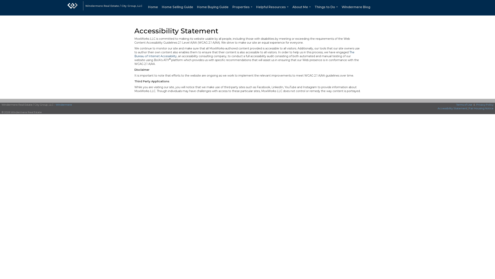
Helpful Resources (273, 10)
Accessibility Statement (452, 108)
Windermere (64, 104)
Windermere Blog (356, 7)
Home (153, 7)
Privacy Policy (484, 104)
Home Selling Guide (177, 7)
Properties (243, 10)
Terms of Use (464, 104)
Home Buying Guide (213, 7)
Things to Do (327, 10)
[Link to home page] (72, 8)
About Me (302, 10)
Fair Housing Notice (481, 108)
